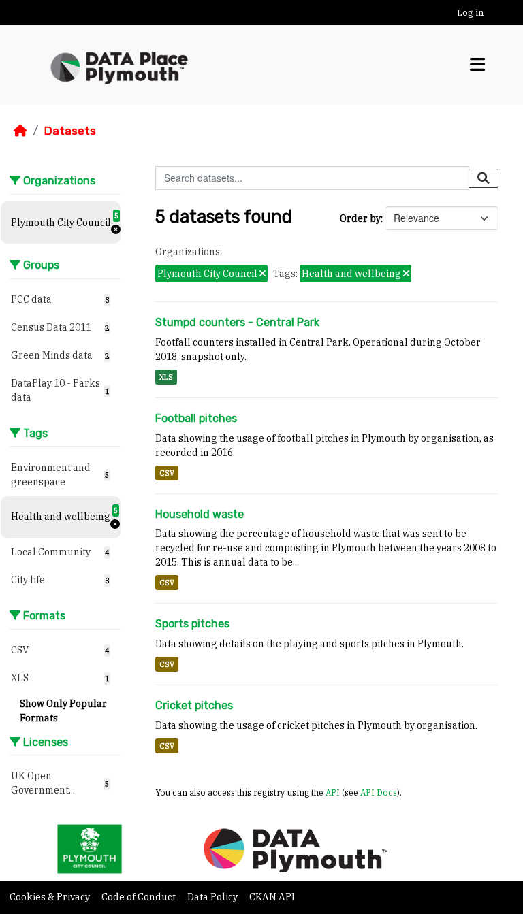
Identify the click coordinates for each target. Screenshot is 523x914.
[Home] (20, 130)
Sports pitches (192, 623)
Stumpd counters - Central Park (237, 322)
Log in (470, 12)
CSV (166, 473)
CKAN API (272, 897)
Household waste (199, 514)
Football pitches (196, 418)
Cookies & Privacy (51, 897)
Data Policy (213, 897)
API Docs (378, 792)
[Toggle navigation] (477, 64)
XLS (166, 377)
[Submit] (483, 178)
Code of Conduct (139, 897)
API (333, 792)
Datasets (70, 130)
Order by (360, 218)
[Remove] (262, 274)
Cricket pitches (194, 705)
